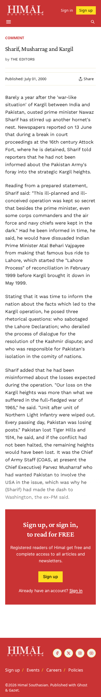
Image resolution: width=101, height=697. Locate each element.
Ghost (82, 684)
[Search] (93, 22)
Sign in (76, 590)
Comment (14, 37)
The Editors (23, 59)
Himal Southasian (33, 684)
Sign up (50, 576)
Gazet (14, 690)
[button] (12, 670)
